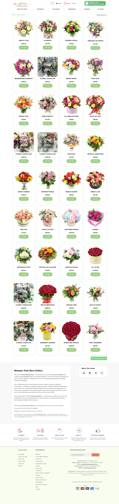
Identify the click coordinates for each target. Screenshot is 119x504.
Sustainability (39, 482)
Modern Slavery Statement (43, 473)
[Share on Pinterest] (89, 373)
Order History (21, 461)
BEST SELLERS (22, 9)
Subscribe (95, 455)
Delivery (38, 466)
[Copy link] (101, 373)
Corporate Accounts (41, 463)
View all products (99, 358)
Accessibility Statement (42, 456)
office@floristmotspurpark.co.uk (89, 464)
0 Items (74, 3)
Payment (38, 475)
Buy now (23, 47)
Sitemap (38, 489)
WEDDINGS (72, 9)
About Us (38, 454)
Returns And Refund (41, 480)
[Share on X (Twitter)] (95, 373)
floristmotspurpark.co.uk (90, 467)
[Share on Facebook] (83, 373)
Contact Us (21, 463)
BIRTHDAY (40, 9)
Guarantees (39, 470)
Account (60, 3)
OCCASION (56, 9)
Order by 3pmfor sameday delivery (97, 3)
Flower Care (39, 468)
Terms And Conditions (41, 484)
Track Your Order (22, 456)
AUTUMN (101, 9)
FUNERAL (87, 9)
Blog (37, 487)
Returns (20, 466)
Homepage (21, 454)
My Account (21, 459)
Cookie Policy (39, 461)
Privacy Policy (39, 477)
